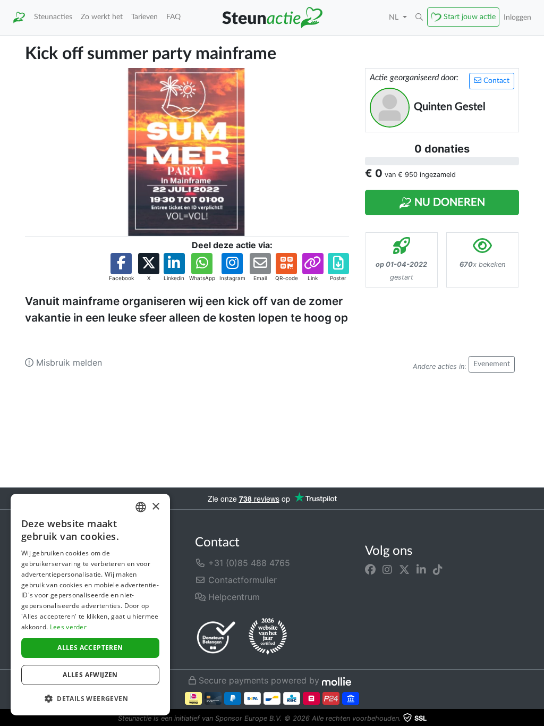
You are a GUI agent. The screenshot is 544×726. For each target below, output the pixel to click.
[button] (419, 17)
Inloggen (517, 17)
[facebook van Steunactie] (370, 569)
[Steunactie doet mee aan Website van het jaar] (268, 636)
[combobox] (140, 507)
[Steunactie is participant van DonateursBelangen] (216, 637)
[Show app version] (536, 718)
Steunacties (53, 17)
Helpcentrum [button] (233, 597)
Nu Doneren (448, 202)
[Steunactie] (19, 17)
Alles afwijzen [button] (90, 674)
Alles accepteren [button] (90, 647)
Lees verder (68, 626)
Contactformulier (241, 580)
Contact (495, 81)
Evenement (491, 364)
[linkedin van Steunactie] (421, 569)
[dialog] (90, 604)
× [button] (155, 507)
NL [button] (395, 17)
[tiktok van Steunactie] (438, 569)
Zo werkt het (102, 17)
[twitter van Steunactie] (404, 569)
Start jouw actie (470, 17)
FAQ (173, 17)
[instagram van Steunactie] (387, 569)
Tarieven (144, 17)
